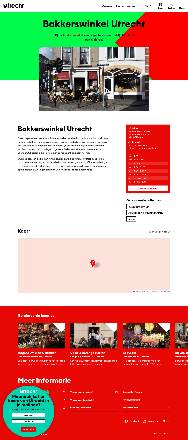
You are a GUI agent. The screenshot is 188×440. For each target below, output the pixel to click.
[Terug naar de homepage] (13, 5)
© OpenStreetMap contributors (159, 291)
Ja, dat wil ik (28, 429)
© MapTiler (144, 291)
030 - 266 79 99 (139, 145)
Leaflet (137, 291)
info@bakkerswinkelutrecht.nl (142, 148)
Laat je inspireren (126, 6)
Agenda (107, 6)
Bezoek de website (148, 188)
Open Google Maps (158, 232)
